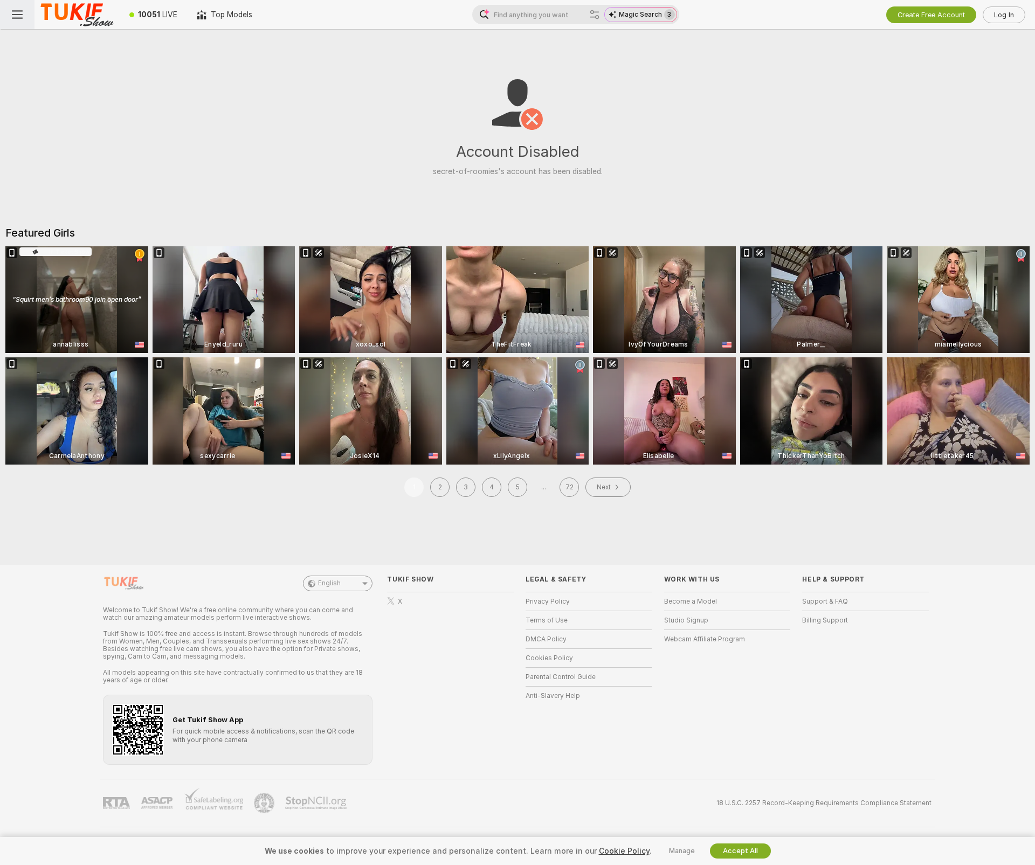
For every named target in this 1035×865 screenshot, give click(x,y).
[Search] (594, 14)
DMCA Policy (546, 639)
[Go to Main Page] (77, 14)
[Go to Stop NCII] (317, 803)
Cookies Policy (549, 658)
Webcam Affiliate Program (704, 639)
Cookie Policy (624, 851)
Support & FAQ (825, 601)
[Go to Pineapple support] (265, 803)
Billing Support (825, 620)
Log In (1004, 15)
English (329, 583)
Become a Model (690, 601)
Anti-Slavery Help (553, 696)
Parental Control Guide (561, 677)
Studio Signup (686, 620)
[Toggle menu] (17, 14)
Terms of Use (547, 620)
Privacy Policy (548, 601)
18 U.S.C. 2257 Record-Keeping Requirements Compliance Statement (824, 803)
